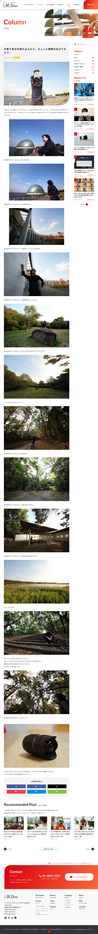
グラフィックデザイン (42, 908)
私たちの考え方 (29, 4)
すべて (84, 57)
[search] (75, 44)
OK (49, 931)
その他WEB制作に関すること (42, 913)
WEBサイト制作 (84, 67)
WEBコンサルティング (42, 910)
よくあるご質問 (82, 902)
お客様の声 (60, 4)
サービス (38, 902)
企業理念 (68, 902)
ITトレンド (84, 60)
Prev (10, 849)
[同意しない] (96, 930)
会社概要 (68, 900)
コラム (69, 4)
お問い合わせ (82, 908)
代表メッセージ (70, 905)
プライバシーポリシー (80, 929)
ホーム (52, 863)
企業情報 (68, 896)
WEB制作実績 (50, 4)
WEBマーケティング (84, 64)
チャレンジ (84, 70)
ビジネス (84, 73)
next (87, 849)
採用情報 (68, 907)
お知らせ (81, 896)
